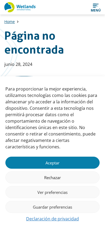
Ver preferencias (52, 192)
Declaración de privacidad (52, 219)
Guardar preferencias (52, 207)
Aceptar (53, 162)
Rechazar (52, 177)
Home (9, 21)
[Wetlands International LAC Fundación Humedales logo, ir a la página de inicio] (20, 7)
